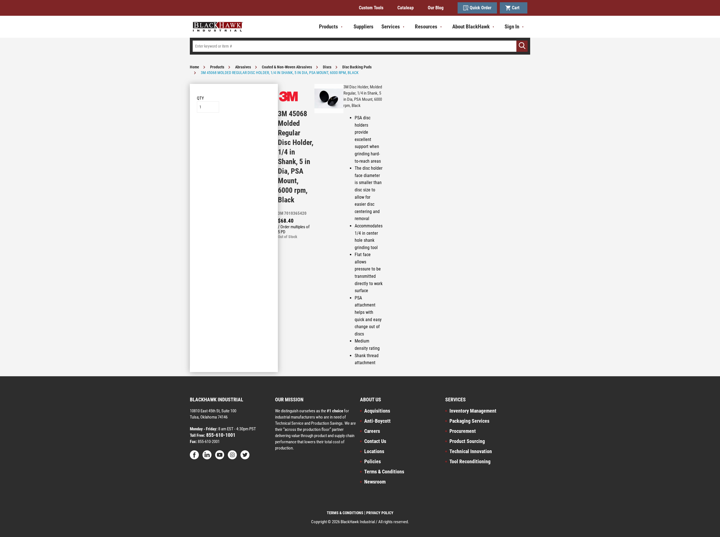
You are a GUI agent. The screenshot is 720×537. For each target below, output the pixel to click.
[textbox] (360, 46)
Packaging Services (469, 421)
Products (217, 67)
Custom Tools (371, 7)
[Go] (522, 46)
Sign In (512, 26)
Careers (372, 431)
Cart (517, 7)
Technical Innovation (470, 451)
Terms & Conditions (384, 472)
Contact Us (375, 441)
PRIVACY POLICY (379, 513)
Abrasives (243, 67)
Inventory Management (472, 411)
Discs (327, 67)
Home (194, 67)
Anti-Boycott (377, 421)
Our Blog (436, 7)
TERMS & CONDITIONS (345, 513)
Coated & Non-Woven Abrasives (287, 67)
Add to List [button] (234, 129)
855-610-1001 (220, 435)
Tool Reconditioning (469, 461)
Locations (374, 451)
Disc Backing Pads (357, 67)
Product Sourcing (467, 441)
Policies (372, 461)
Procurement (462, 431)
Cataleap (405, 7)
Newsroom (375, 482)
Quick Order (480, 7)
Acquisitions (377, 411)
